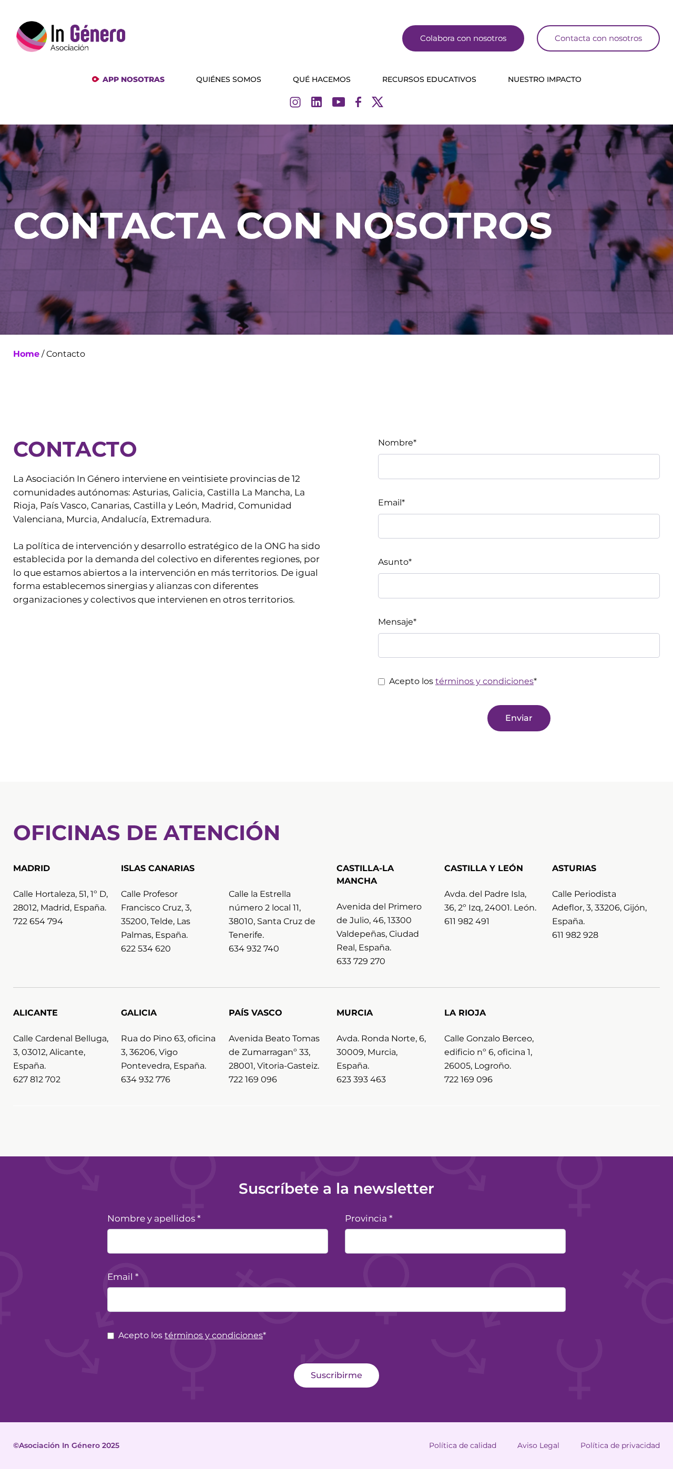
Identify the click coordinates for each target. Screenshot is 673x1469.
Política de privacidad (620, 1445)
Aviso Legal (538, 1445)
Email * (123, 1276)
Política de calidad (462, 1445)
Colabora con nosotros (463, 38)
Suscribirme (336, 1375)
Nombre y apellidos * (154, 1218)
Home (26, 354)
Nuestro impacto (545, 79)
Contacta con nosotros (598, 38)
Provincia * (369, 1218)
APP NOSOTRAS (134, 79)
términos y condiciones (484, 681)
